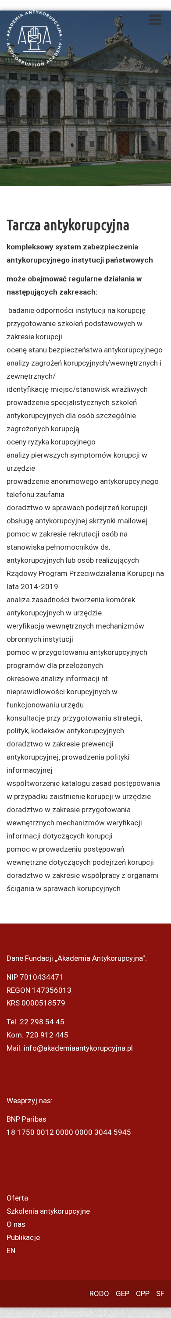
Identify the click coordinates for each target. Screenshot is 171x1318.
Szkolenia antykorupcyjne (48, 1211)
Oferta (17, 1198)
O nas (16, 1224)
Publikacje (23, 1237)
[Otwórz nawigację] (155, 20)
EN (11, 1250)
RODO (99, 1293)
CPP (143, 1293)
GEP (122, 1293)
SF (160, 1293)
